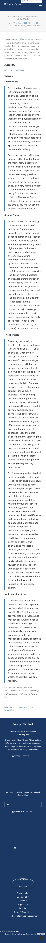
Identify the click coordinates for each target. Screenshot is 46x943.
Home (10, 23)
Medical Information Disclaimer (23, 915)
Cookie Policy (23, 896)
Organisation (23, 904)
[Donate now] (23, 882)
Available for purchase (14, 70)
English (29, 1)
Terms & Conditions (23, 912)
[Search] (33, 5)
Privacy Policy (23, 893)
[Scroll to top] (41, 938)
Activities (23, 908)
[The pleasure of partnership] (14, 5)
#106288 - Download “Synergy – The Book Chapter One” (23, 793)
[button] (40, 5)
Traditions (18, 23)
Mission (23, 900)
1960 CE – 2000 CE (30, 23)
